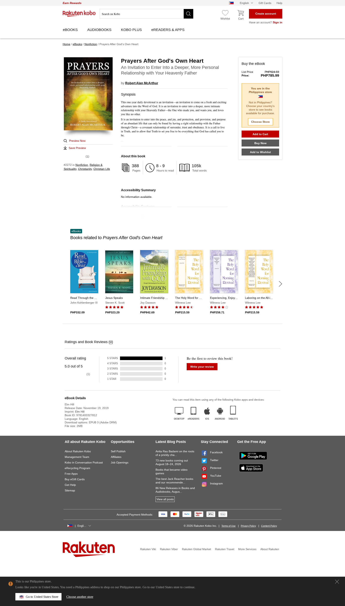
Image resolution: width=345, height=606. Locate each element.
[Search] (188, 14)
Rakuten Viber (169, 549)
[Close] (337, 582)
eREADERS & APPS (168, 30)
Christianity (85, 168)
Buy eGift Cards (75, 479)
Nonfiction (81, 164)
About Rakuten (269, 549)
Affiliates (116, 456)
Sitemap (70, 490)
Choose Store (260, 121)
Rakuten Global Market (196, 549)
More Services (247, 549)
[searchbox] (146, 14)
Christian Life (101, 168)
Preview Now (77, 140)
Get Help (70, 484)
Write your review (202, 366)
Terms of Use (228, 526)
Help (279, 3)
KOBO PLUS (132, 30)
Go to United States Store (42, 596)
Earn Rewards (72, 3)
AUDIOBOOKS (99, 30)
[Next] (280, 284)
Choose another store (79, 596)
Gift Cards (265, 3)
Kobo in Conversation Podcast (84, 462)
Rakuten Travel (224, 549)
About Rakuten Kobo (78, 451)
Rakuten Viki (148, 549)
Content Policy (269, 526)
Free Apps (71, 473)
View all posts (165, 499)
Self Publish (118, 451)
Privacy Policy (248, 526)
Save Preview (77, 148)
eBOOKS (71, 30)
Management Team (77, 456)
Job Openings (119, 462)
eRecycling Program (77, 468)
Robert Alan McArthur (141, 83)
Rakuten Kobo (79, 13)
